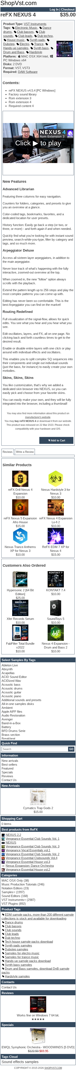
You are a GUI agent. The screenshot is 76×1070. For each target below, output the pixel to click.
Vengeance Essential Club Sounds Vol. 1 (32, 838)
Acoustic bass (11, 684)
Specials (7, 772)
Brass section (11, 734)
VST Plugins (10, 903)
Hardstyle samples (17, 976)
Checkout (68, 9)
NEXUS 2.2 (13, 835)
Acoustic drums (12, 688)
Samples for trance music (22, 957)
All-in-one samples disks (18, 704)
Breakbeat (8, 738)
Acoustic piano (11, 696)
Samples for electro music (22, 953)
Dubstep (8, 44)
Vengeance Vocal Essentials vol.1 (28, 850)
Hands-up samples (15, 48)
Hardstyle (35, 52)
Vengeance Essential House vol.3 (28, 862)
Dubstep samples (16, 949)
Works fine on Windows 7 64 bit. (38, 1015)
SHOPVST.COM (53, 1068)
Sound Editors (11, 896)
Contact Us (9, 780)
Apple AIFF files (12, 711)
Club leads (25, 36)
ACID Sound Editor (14, 677)
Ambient (7, 707)
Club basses (25, 32)
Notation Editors (12, 888)
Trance (38, 44)
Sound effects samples (20, 1062)
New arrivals (10, 760)
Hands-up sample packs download (28, 961)
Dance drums (14, 922)
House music (16, 40)
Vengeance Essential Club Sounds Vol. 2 (32, 854)
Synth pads (37, 40)
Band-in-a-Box (11, 723)
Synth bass (41, 48)
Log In (54, 9)
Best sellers (9, 764)
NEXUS (11, 842)
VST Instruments (35, 24)
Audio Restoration (13, 715)
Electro (24, 44)
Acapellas (8, 673)
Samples (7, 892)
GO (71, 749)
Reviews (7, 776)
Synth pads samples (18, 945)
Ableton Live (10, 665)
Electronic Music (26, 27)
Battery (6, 727)
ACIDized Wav (11, 680)
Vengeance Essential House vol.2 (28, 869)
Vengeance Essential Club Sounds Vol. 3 (32, 846)
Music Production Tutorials (19, 884)
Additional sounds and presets (21, 700)
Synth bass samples (18, 964)
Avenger (7, 719)
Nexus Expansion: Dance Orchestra (30, 865)
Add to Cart (58, 440)
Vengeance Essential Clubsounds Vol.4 (31, 858)
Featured (7, 768)
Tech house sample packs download (29, 941)
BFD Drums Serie (13, 731)
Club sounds (13, 930)
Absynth (7, 669)
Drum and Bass (13, 52)
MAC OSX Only (12, 880)
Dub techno (45, 36)
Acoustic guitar (11, 692)
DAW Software (27, 71)
